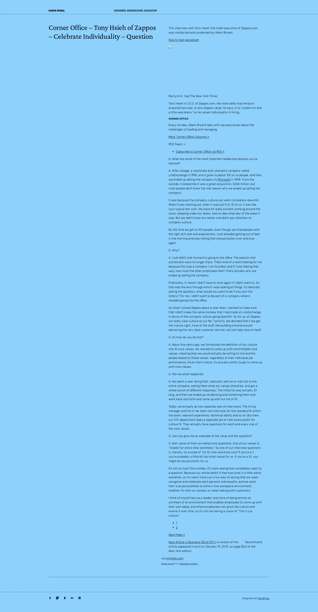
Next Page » (177, 534)
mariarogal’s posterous (188, 564)
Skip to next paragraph (184, 40)
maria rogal (57, 10)
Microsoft (224, 179)
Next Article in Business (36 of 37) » (192, 542)
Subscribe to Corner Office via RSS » (200, 151)
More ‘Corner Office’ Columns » (189, 137)
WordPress (263, 598)
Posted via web (167, 564)
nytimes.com (174, 558)
